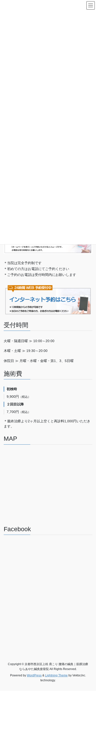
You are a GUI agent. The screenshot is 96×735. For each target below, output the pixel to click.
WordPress (34, 675)
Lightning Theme (56, 675)
